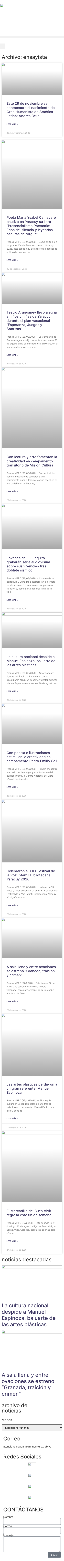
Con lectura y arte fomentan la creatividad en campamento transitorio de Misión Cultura (32, 461)
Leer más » (12, 124)
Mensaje (8, 1535)
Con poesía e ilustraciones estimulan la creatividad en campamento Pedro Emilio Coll (32, 757)
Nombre (8, 1517)
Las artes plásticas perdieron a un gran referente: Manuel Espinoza (32, 1088)
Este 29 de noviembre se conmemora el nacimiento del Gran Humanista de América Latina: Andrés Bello (31, 109)
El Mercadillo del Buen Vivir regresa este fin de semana (29, 1213)
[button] (32, 37)
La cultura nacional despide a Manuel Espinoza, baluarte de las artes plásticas (31, 661)
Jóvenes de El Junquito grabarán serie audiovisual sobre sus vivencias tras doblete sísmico (28, 564)
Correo (7, 1526)
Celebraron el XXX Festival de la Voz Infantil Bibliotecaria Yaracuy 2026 (31, 875)
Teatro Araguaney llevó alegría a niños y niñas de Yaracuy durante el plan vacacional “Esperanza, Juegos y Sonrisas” (32, 320)
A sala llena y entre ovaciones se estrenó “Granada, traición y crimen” (31, 971)
